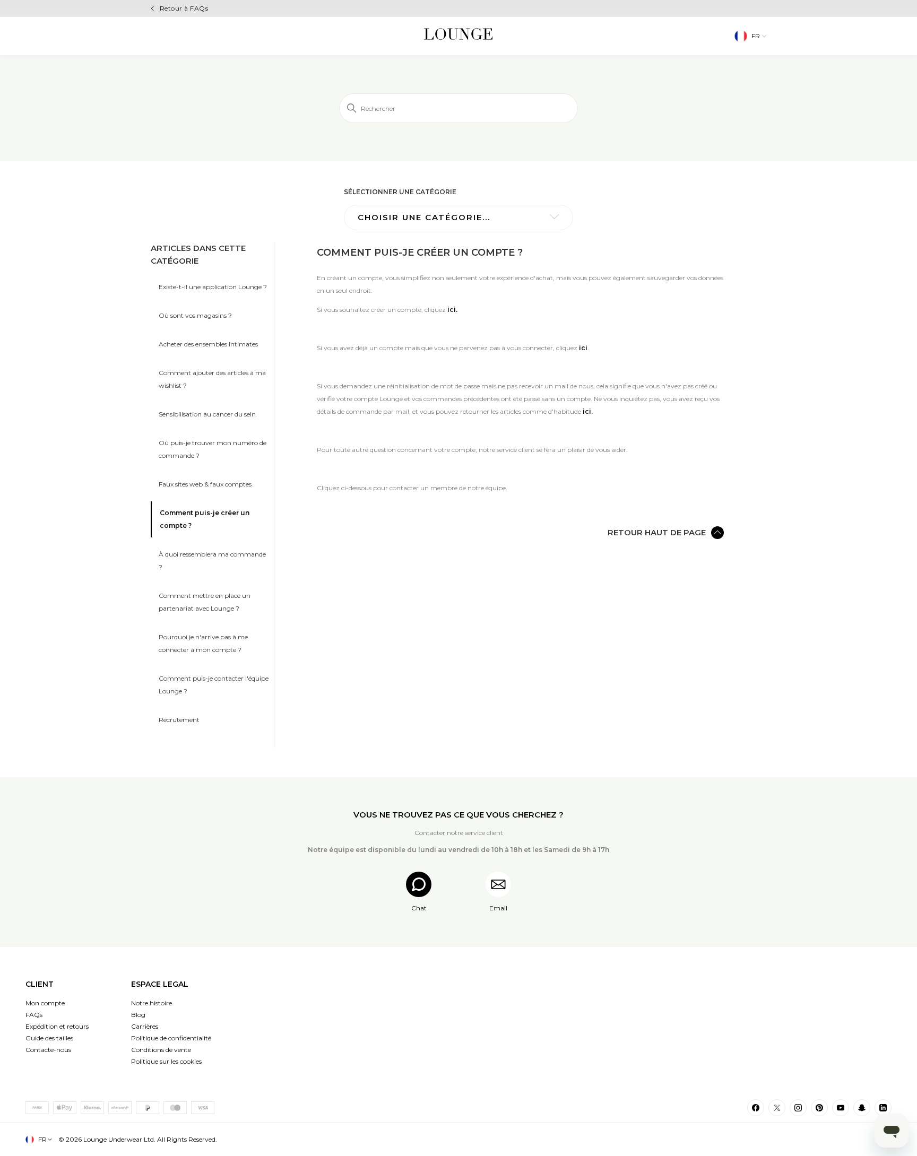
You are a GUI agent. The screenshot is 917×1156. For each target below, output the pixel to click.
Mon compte (45, 1003)
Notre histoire (151, 1003)
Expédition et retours (57, 1026)
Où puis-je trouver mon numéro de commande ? (212, 449)
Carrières (144, 1026)
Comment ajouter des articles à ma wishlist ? (212, 379)
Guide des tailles (49, 1038)
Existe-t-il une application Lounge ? (213, 287)
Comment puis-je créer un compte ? (204, 519)
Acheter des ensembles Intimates (208, 344)
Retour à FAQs (184, 8)
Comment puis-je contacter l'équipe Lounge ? (214, 684)
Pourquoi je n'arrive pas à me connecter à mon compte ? (203, 643)
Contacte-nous (48, 1050)
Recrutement (179, 720)
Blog (138, 1015)
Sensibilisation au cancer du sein (207, 414)
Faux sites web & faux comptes (205, 484)
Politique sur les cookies (166, 1061)
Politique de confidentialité (171, 1038)
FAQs (33, 1015)
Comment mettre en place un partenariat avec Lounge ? (204, 602)
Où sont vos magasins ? (195, 315)
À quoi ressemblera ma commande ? (212, 560)
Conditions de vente (161, 1050)
